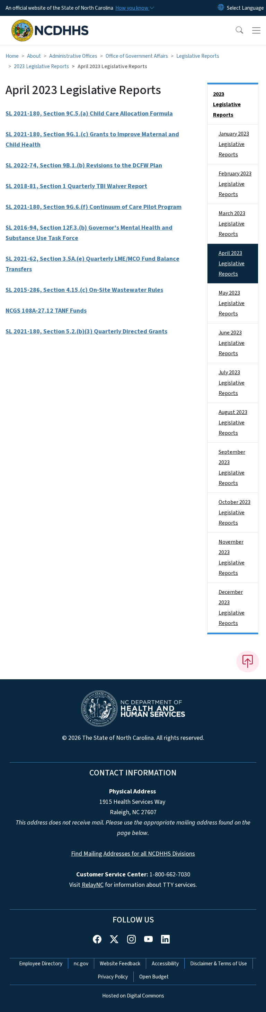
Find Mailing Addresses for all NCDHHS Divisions (133, 853)
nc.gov (81, 963)
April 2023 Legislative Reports (232, 263)
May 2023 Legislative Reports (232, 303)
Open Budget (154, 977)
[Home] (50, 23)
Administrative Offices (73, 56)
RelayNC (93, 885)
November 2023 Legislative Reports (232, 557)
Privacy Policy (113, 977)
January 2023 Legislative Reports (234, 144)
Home (12, 56)
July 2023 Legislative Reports (232, 383)
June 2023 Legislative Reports (232, 343)
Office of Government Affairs (137, 56)
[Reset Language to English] (221, 8)
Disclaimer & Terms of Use (218, 963)
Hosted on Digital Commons (133, 996)
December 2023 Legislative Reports (232, 607)
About (34, 56)
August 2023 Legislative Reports (233, 422)
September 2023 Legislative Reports (232, 467)
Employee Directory (40, 963)
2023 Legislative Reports (41, 66)
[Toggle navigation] (256, 30)
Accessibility (165, 963)
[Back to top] (247, 661)
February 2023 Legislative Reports (235, 184)
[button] (235, 30)
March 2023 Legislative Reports (232, 224)
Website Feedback (120, 963)
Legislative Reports (197, 56)
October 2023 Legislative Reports (234, 512)
